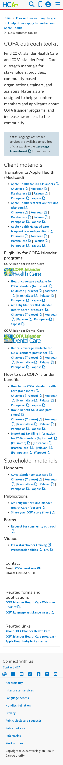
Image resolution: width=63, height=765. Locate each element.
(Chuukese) (18, 443)
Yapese (36, 198)
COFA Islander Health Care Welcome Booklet (30, 604)
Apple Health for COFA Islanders (33, 184)
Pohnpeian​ (18, 300)
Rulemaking (13, 736)
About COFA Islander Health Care (28, 631)
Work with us (14, 743)
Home (7, 18)
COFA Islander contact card (29, 475)
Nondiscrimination (18, 705)
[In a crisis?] (40, 4)
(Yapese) (40, 452)
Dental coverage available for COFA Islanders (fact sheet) (31, 350)
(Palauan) (42, 448)
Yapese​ (36, 300)
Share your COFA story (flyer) (31, 512)
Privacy (11, 713)
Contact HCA (11, 667)
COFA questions (25, 568)
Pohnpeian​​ (18, 367)
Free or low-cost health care (35, 18)
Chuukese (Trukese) (24, 314)
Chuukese (17, 189)
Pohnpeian (18, 198)
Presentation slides (24, 550)
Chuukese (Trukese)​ (24, 291)
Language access (17, 698)
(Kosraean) (40, 443)
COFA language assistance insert (28, 612)
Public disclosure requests (23, 720)
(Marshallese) (20, 448)
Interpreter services (20, 690)
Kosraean (36, 189)
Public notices (15, 728)
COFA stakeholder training (29, 545)
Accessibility (14, 683)
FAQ (46, 550)
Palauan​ (22, 319)
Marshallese (19, 193)
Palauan (39, 193)
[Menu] (57, 5)
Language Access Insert (29, 148)
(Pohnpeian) (19, 452)
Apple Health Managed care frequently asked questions (30, 229)
